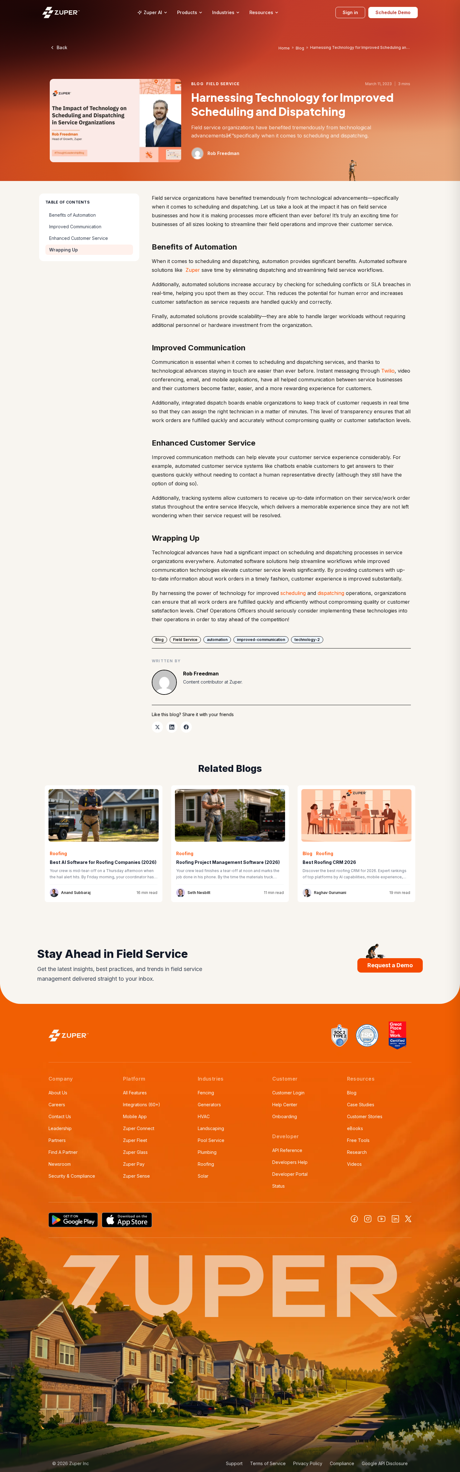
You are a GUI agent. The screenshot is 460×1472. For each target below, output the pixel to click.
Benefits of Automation (72, 215)
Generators (209, 1104)
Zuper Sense (136, 1176)
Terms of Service (268, 1463)
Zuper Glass (135, 1152)
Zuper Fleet (135, 1140)
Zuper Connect (138, 1128)
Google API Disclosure (385, 1463)
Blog (300, 48)
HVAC (204, 1116)
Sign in (350, 12)
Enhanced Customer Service (78, 238)
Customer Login (288, 1092)
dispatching (331, 593)
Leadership (60, 1128)
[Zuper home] (61, 12)
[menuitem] (152, 12)
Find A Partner (63, 1152)
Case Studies (360, 1104)
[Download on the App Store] (127, 1219)
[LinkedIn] (395, 1218)
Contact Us (60, 1116)
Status (278, 1186)
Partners (57, 1140)
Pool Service (211, 1140)
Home (284, 48)
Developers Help (290, 1162)
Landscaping (211, 1128)
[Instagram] (367, 1218)
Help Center (284, 1104)
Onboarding (284, 1116)
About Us (58, 1092)
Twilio (388, 371)
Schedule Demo (393, 12)
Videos (354, 1164)
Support (234, 1463)
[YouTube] (382, 1219)
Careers (57, 1104)
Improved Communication (75, 226)
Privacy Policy (307, 1463)
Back (62, 47)
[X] (408, 1219)
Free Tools (358, 1140)
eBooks (355, 1128)
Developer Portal (290, 1174)
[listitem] (157, 727)
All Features (135, 1092)
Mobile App (135, 1116)
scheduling (293, 593)
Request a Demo (390, 965)
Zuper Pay (134, 1164)
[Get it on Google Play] (73, 1219)
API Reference (287, 1150)
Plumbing (207, 1152)
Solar (203, 1176)
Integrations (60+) (141, 1104)
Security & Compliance (72, 1176)
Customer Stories (364, 1116)
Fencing (206, 1092)
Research (357, 1152)
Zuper (193, 270)
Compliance (342, 1463)
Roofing (206, 1164)
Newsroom (60, 1164)
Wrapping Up (63, 249)
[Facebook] (354, 1218)
